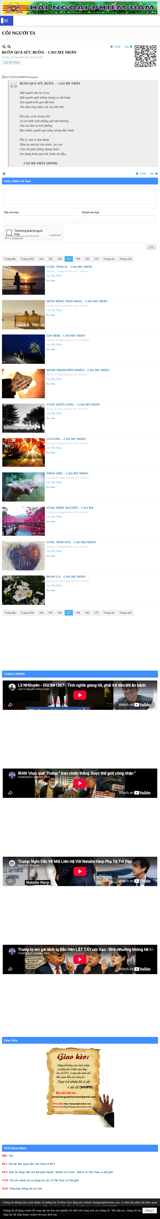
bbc (11, 1155)
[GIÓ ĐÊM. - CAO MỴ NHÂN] (23, 349)
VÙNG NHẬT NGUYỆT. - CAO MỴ (69, 507)
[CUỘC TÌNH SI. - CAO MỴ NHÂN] (23, 280)
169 (87, 258)
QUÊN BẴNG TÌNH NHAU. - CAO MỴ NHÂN (77, 301)
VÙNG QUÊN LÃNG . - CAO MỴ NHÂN (73, 404)
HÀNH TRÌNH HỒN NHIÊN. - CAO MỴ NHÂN (77, 370)
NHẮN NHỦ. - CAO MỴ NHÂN (67, 473)
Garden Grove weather (80, 668)
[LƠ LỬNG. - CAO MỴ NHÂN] (23, 452)
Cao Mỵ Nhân (11, 62)
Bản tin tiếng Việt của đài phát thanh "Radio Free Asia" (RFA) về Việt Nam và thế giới (61, 1172)
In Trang (4, 174)
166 (60, 258)
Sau (127, 46)
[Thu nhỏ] (4, 47)
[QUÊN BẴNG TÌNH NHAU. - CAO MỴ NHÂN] (23, 314)
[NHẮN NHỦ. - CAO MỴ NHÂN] (23, 487)
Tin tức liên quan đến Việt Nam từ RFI (31, 1163)
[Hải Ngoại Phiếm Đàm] (80, 8)
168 (78, 258)
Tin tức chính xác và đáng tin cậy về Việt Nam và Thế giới (44, 1180)
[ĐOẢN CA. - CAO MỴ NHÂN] (23, 590)
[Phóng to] (9, 47)
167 (69, 258)
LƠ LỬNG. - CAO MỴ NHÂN (65, 438)
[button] (6, 20)
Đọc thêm (50, 280)
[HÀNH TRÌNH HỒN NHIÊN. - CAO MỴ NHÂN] (23, 383)
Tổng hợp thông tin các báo (25, 1188)
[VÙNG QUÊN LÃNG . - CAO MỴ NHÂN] (23, 418)
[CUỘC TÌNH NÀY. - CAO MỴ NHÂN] (23, 555)
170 (96, 258)
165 (50, 258)
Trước (117, 46)
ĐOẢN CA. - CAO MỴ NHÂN (65, 576)
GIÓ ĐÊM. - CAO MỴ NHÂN (65, 335)
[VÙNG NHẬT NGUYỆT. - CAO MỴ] (23, 521)
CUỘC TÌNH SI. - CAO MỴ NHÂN (69, 266)
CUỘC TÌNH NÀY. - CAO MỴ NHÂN (71, 542)
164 (41, 258)
